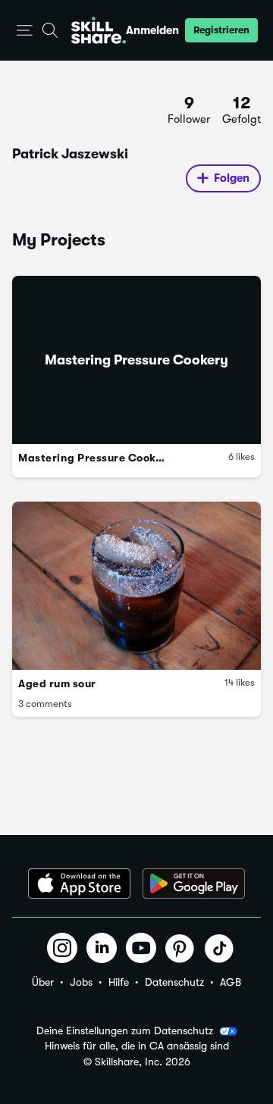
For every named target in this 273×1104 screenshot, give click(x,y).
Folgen (231, 178)
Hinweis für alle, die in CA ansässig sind (137, 1046)
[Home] (98, 30)
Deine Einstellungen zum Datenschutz (124, 1030)
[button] (24, 30)
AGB (230, 982)
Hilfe (118, 982)
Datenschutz (174, 982)
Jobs (81, 982)
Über (43, 982)
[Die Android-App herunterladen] (194, 883)
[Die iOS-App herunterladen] (79, 883)
